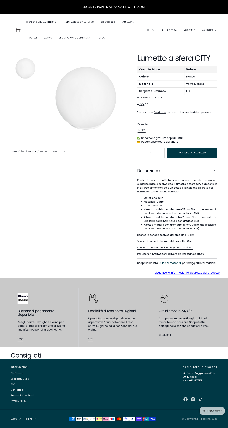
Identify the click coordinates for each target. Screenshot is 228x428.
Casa (14, 151)
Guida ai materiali (170, 263)
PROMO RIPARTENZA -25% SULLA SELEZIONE (114, 7)
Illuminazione (28, 151)
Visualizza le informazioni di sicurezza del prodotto (187, 273)
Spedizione (160, 112)
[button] (169, 30)
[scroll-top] (220, 420)
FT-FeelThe (203, 419)
